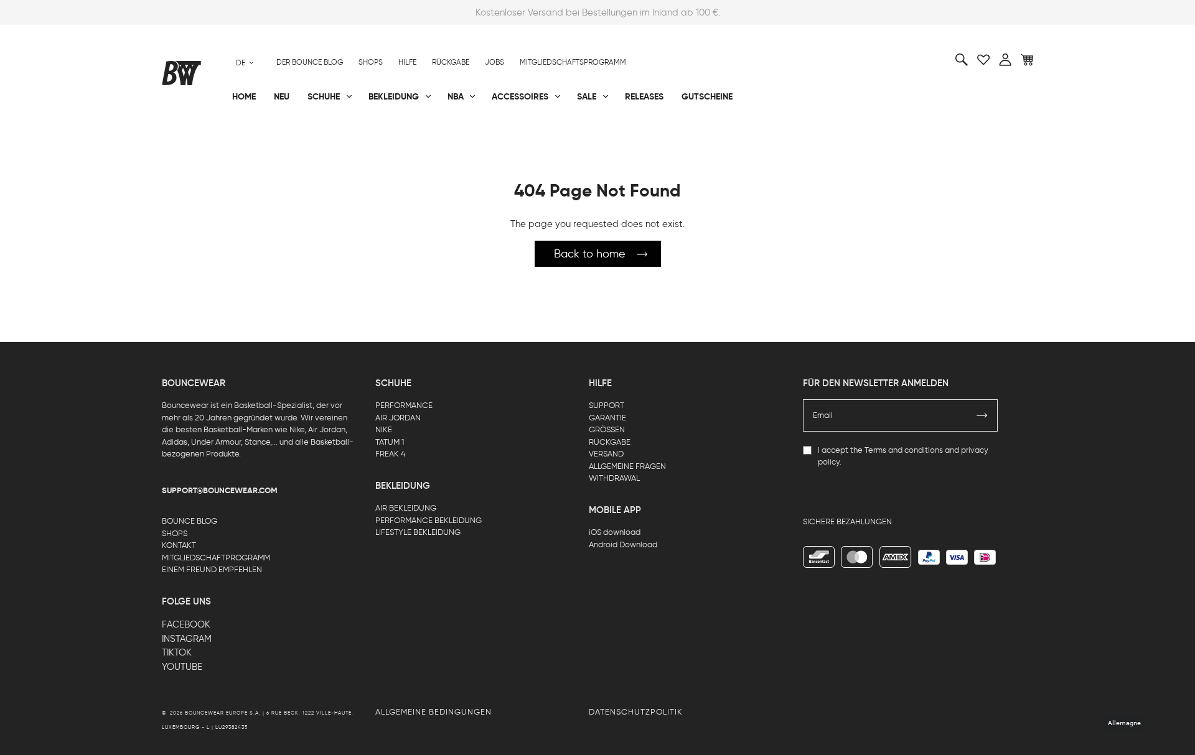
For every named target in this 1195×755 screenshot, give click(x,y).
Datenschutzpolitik (636, 711)
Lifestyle (472, 137)
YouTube (182, 666)
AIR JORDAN (398, 417)
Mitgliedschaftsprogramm (573, 62)
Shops (370, 62)
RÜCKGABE (609, 442)
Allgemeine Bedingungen (433, 711)
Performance (192, 137)
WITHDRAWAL (614, 478)
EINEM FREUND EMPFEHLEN (212, 569)
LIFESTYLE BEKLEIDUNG (418, 532)
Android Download (623, 544)
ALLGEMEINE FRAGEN (627, 466)
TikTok (177, 652)
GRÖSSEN (607, 429)
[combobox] (245, 62)
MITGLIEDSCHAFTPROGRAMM (216, 557)
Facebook (186, 624)
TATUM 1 (389, 442)
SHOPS (174, 533)
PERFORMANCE (404, 405)
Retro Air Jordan (347, 137)
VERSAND (606, 453)
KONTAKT (179, 545)
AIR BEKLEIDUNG (405, 507)
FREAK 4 (390, 453)
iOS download (614, 532)
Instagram (187, 638)
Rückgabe (450, 62)
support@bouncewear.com (220, 491)
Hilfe (407, 62)
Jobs (494, 62)
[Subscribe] (982, 415)
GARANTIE (607, 417)
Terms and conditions (904, 450)
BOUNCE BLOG (189, 521)
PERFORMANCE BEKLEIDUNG (428, 520)
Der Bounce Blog (309, 62)
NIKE (383, 429)
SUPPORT (606, 405)
